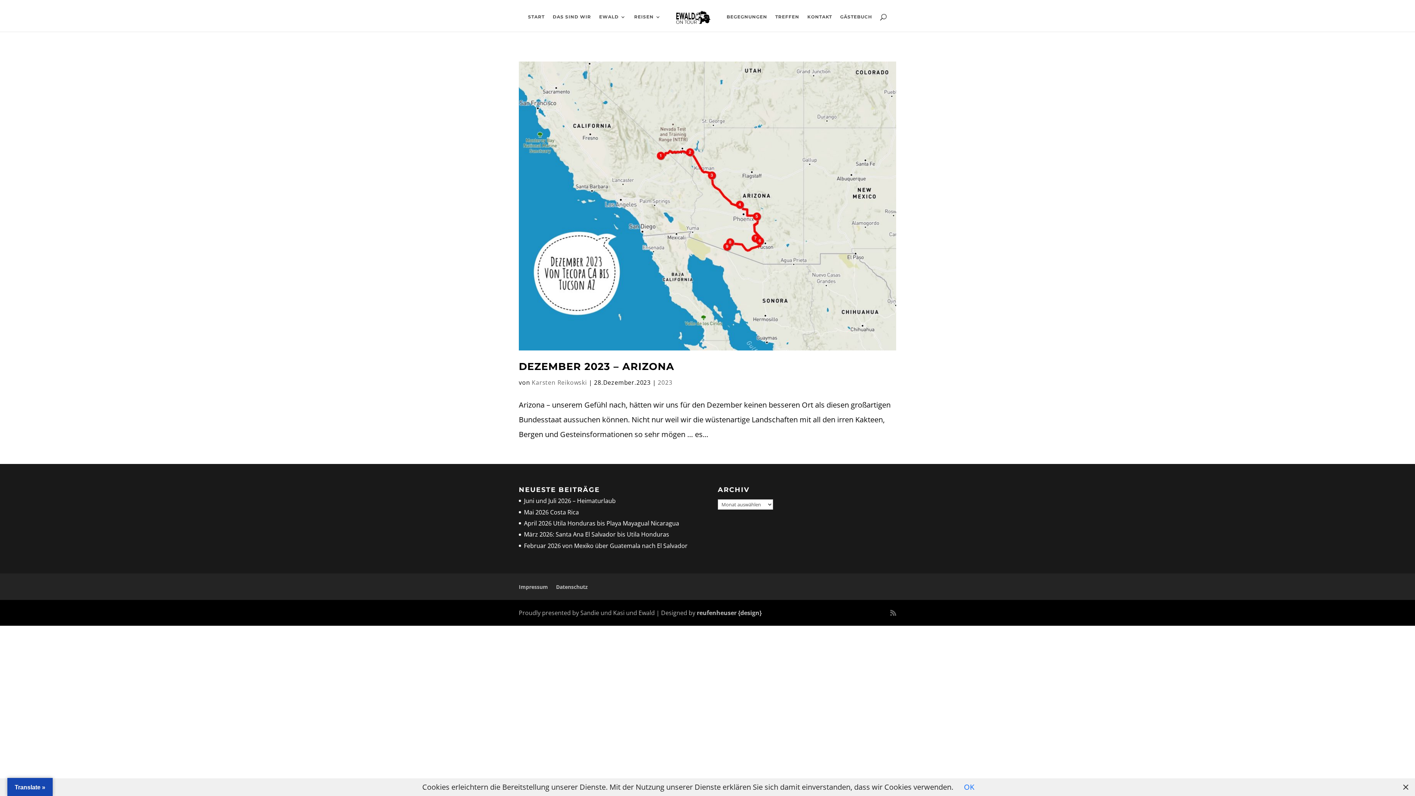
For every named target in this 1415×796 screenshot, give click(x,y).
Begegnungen (747, 17)
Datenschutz (572, 586)
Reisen (644, 17)
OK (969, 787)
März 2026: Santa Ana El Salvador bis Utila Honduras (596, 534)
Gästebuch (856, 17)
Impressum (533, 586)
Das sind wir (572, 17)
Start (536, 17)
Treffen (787, 17)
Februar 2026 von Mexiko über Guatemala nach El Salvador (606, 546)
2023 (665, 382)
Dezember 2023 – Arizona (596, 366)
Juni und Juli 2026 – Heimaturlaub (570, 501)
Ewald (609, 17)
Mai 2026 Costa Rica (551, 512)
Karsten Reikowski (559, 382)
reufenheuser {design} (729, 613)
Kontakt (819, 17)
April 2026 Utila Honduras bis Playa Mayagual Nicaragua (602, 523)
